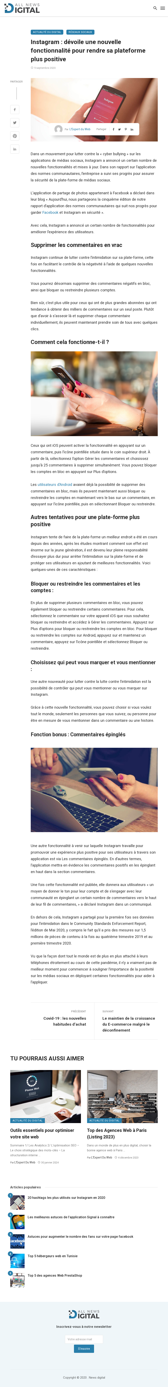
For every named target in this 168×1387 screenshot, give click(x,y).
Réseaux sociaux (80, 32)
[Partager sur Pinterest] (14, 136)
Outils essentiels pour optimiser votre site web (42, 1133)
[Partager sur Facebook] (14, 110)
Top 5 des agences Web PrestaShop (55, 1275)
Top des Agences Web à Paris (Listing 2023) (117, 1133)
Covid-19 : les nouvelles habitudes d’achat (64, 1021)
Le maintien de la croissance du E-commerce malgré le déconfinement (128, 1024)
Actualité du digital (47, 32)
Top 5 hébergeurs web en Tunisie (52, 1256)
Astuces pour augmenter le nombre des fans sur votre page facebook (80, 1237)
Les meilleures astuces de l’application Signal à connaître (71, 1217)
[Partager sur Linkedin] (14, 149)
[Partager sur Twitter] (14, 123)
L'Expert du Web (79, 129)
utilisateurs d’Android (55, 484)
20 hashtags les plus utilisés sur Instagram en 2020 (66, 1198)
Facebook (50, 212)
